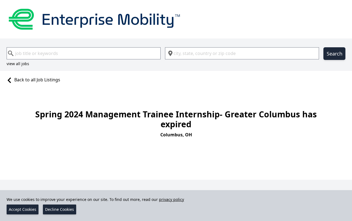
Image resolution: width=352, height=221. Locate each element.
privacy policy (171, 199)
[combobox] (84, 53)
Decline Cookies (59, 209)
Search (334, 53)
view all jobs (18, 63)
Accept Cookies (22, 209)
